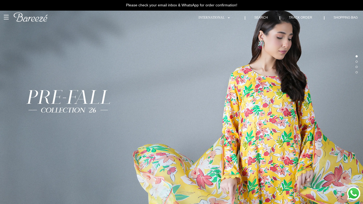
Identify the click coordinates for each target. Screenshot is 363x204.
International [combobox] (212, 17)
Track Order (300, 17)
